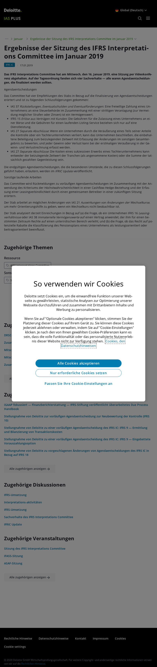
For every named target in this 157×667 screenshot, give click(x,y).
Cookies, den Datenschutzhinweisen (93, 343)
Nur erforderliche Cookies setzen (78, 373)
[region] (78, 334)
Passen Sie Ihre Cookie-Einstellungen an (78, 383)
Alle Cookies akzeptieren (78, 363)
